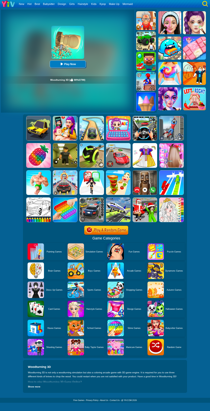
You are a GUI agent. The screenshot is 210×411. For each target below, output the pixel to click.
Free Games (78, 400)
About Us (104, 400)
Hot (29, 4)
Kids (93, 4)
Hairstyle (83, 4)
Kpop (103, 4)
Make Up (114, 4)
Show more (34, 386)
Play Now (70, 64)
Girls (72, 4)
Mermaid (128, 4)
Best (37, 4)
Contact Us (115, 400)
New (21, 4)
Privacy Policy (92, 400)
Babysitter (49, 4)
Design (62, 4)
